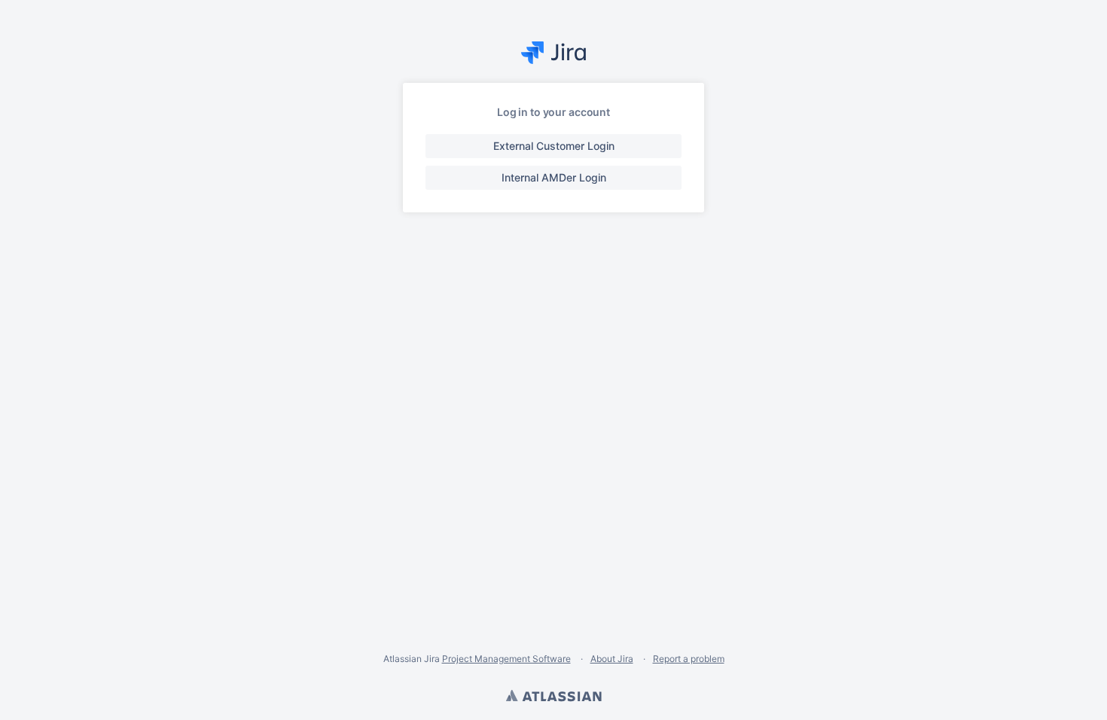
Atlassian (553, 697)
